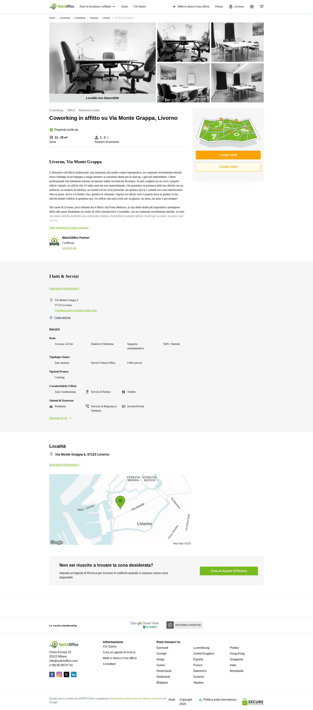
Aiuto (124, 6)
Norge (160, 659)
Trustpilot (54, 607)
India (233, 665)
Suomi (160, 665)
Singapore (236, 659)
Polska (234, 647)
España (198, 659)
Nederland (163, 676)
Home (52, 18)
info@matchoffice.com (63, 660)
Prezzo (219, 6)
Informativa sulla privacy (125, 698)
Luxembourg (201, 647)
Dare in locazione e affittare (95, 6)
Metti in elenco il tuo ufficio (193, 6)
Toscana (94, 18)
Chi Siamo (139, 6)
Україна (198, 682)
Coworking (80, 18)
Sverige (161, 653)
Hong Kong (237, 653)
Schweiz (198, 676)
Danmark (162, 647)
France (197, 665)
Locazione (65, 18)
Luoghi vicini (228, 166)
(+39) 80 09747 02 (61, 665)
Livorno (106, 18)
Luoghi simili (228, 154)
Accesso (239, 6)
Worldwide (237, 670)
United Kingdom (203, 653)
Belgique (162, 682)
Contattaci (109, 663)
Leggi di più (69, 247)
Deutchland (163, 670)
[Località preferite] (262, 7)
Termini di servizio (153, 698)
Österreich (199, 670)
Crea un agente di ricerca (119, 652)
